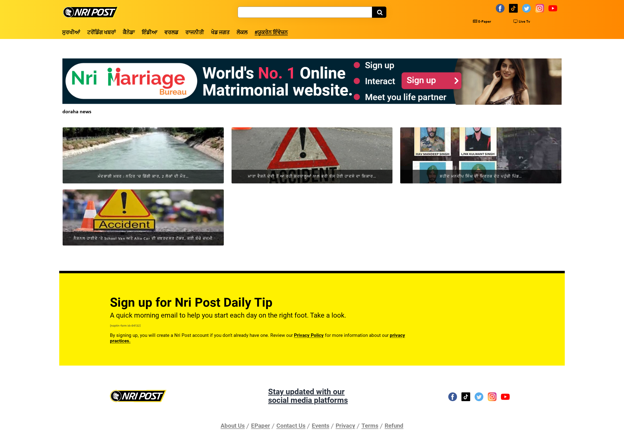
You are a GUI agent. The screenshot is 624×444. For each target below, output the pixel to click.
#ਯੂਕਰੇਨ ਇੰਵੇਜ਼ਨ (271, 33)
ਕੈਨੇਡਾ (129, 33)
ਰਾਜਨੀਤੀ (194, 33)
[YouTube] (553, 8)
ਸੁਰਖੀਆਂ (71, 33)
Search (379, 12)
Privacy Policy (309, 335)
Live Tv (524, 22)
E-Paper (484, 22)
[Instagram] (540, 8)
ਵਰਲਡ (171, 33)
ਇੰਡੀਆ (149, 33)
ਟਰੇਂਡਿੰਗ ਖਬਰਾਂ (101, 33)
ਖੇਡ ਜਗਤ (220, 33)
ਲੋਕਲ (242, 33)
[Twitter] (527, 8)
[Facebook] (501, 8)
